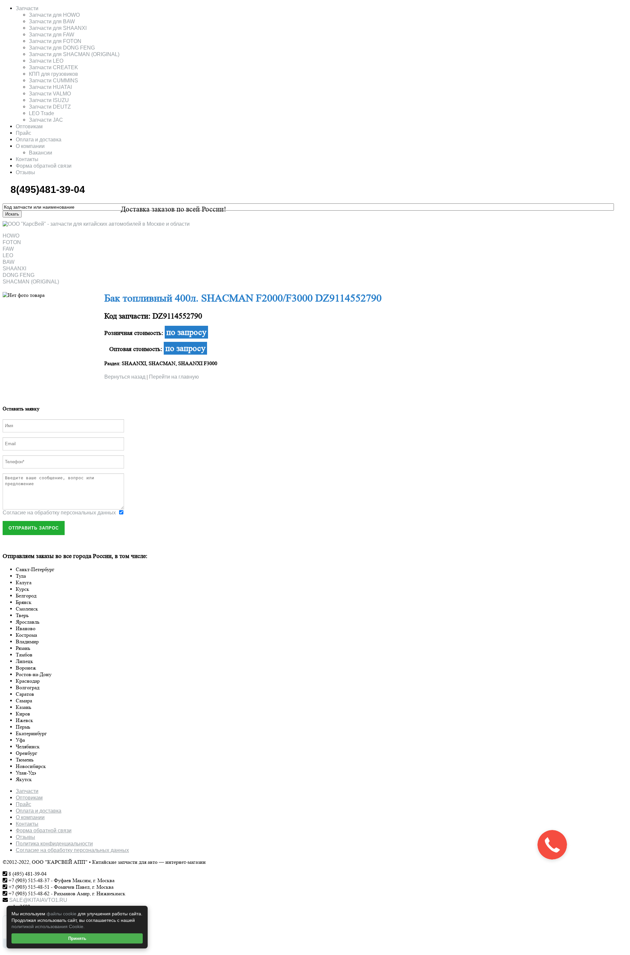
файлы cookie (61, 913)
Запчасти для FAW (51, 34)
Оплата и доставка (38, 139)
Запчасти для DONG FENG (62, 48)
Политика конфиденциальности (54, 843)
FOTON (12, 242)
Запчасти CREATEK (53, 67)
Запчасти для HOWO (54, 15)
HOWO (11, 236)
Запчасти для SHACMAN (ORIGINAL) (74, 54)
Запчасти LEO (46, 61)
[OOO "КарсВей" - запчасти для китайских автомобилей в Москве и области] (96, 224)
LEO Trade (41, 113)
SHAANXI (14, 268)
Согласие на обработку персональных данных (59, 512)
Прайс (23, 133)
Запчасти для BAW (52, 21)
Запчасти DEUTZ (50, 107)
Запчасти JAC (46, 120)
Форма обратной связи (44, 166)
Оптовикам (29, 126)
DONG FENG (18, 275)
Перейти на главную (174, 377)
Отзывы (25, 172)
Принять (77, 938)
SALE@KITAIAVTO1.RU (37, 900)
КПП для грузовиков (53, 74)
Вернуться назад (124, 377)
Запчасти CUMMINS (53, 80)
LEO (8, 255)
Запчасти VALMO (50, 93)
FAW (8, 249)
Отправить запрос (34, 528)
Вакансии (40, 153)
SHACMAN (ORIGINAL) (31, 281)
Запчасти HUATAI (50, 87)
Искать (12, 214)
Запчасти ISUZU (49, 100)
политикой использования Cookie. (48, 926)
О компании (30, 146)
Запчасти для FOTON (55, 41)
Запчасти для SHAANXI (58, 28)
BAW (8, 262)
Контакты (27, 159)
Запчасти (27, 8)
